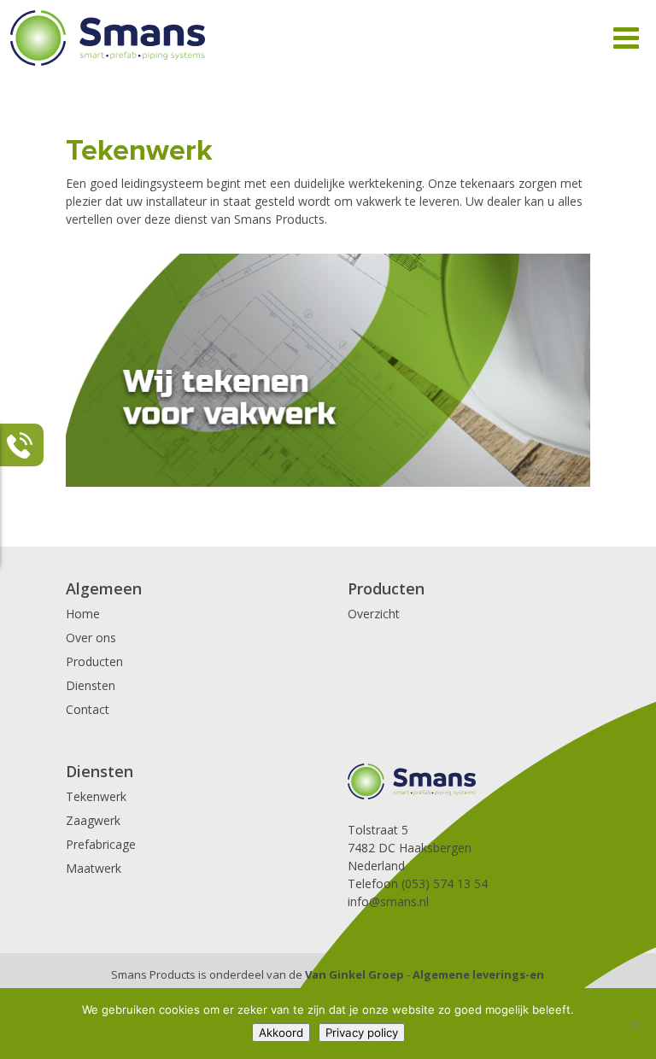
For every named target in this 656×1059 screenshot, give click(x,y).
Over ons (91, 637)
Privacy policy (361, 1032)
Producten (94, 661)
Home (83, 614)
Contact (87, 709)
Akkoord (281, 1032)
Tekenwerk (96, 796)
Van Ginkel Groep (354, 974)
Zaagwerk (93, 820)
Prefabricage (101, 844)
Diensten (90, 685)
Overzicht (374, 614)
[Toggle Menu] (626, 38)
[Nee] (634, 1024)
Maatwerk (93, 868)
